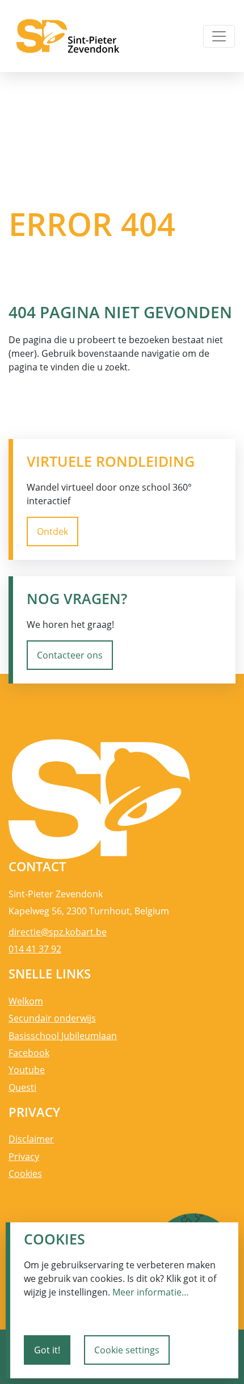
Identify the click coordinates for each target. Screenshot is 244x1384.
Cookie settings (126, 1350)
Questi (22, 1087)
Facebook (29, 1053)
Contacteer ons (70, 655)
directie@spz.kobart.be (58, 932)
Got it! (47, 1350)
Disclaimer (31, 1139)
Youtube (27, 1070)
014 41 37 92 (35, 949)
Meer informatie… (150, 1292)
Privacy (24, 1156)
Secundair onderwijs (52, 1018)
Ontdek (52, 531)
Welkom (26, 1001)
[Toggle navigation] (219, 36)
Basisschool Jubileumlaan (63, 1035)
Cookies (25, 1173)
